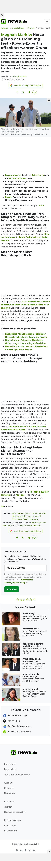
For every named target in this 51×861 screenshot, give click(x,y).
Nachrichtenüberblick (15, 811)
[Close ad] (2, 15)
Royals (26, 519)
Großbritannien (39, 513)
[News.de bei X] (30, 850)
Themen (8, 806)
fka (2, 506)
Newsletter (9, 793)
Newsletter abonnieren (19, 731)
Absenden (11, 589)
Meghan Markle (19, 516)
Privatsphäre (10, 830)
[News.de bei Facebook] (25, 850)
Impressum (10, 764)
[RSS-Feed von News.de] (34, 850)
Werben (8, 782)
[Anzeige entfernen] (49, 851)
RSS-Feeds (9, 801)
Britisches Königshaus (22, 513)
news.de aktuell (34, 516)
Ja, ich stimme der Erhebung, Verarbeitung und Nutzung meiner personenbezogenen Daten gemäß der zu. (25, 578)
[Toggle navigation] (47, 21)
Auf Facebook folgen (17, 715)
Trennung (34, 519)
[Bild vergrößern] (49, 100)
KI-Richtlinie (10, 825)
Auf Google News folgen (19, 726)
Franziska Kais (20, 76)
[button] (25, 85)
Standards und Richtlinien (17, 774)
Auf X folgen (13, 720)
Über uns (8, 788)
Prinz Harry (17, 519)
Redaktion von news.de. (30, 525)
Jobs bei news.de (12, 820)
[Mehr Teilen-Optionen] (34, 92)
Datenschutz (10, 769)
